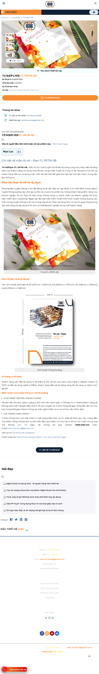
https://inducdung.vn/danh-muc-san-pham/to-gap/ (41, 437)
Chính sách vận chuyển (49, 593)
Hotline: (49, 550)
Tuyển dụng (49, 597)
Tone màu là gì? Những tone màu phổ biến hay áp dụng (33, 497)
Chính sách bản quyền (49, 588)
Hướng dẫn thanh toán (49, 568)
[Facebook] (42, 633)
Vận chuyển (49, 612)
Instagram (30, 432)
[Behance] (57, 633)
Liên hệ (22, 425)
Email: (49, 559)
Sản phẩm (16, 17)
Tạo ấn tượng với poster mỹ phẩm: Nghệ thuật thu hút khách (36, 490)
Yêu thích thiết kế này (51, 71)
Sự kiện (27, 90)
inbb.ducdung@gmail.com (33, 120)
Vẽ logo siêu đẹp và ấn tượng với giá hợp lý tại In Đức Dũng (35, 510)
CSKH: (49, 554)
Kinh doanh (19, 90)
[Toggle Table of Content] (17, 152)
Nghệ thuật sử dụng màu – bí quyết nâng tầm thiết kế (32, 483)
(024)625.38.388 (34, 115)
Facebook (17, 432)
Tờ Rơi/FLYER (28, 17)
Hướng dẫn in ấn (49, 564)
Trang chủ (5, 17)
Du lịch (11, 90)
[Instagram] (47, 633)
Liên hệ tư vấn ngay (50, 450)
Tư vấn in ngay (52, 98)
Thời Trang (35, 90)
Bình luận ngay (60, 144)
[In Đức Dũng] (49, 4)
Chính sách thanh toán (49, 583)
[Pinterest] (52, 633)
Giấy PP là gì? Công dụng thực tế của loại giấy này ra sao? (34, 504)
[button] (95, 3)
